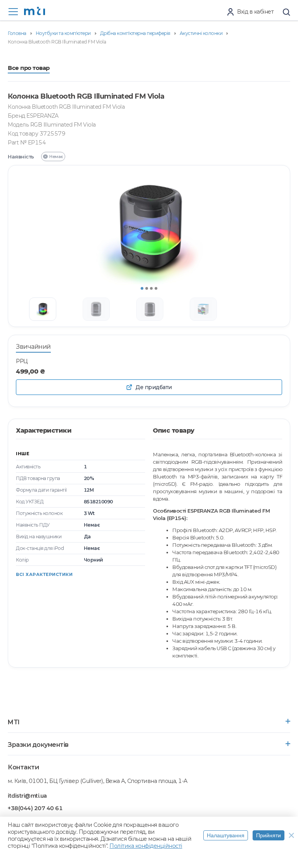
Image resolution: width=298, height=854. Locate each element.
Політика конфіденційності (145, 845)
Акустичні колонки (201, 33)
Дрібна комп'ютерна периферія (135, 33)
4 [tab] (156, 288)
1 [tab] (142, 288)
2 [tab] (147, 288)
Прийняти (268, 835)
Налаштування (225, 835)
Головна (17, 33)
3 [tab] (151, 288)
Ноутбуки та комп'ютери (63, 33)
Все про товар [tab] (29, 68)
